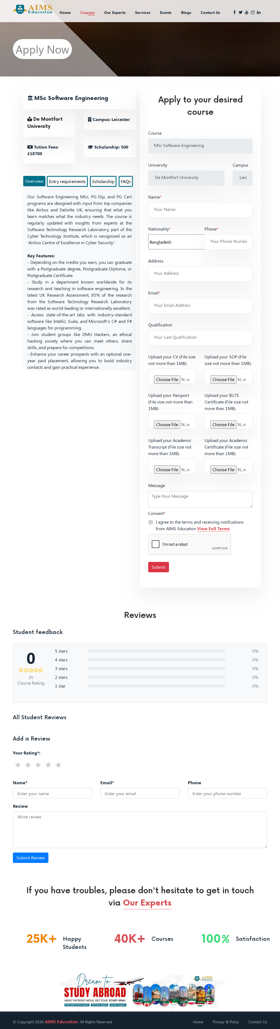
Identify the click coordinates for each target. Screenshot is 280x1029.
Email (154, 293)
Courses (87, 12)
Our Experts (115, 12)
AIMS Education (61, 1021)
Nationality (159, 229)
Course (155, 133)
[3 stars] (38, 764)
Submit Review (30, 857)
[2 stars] (28, 764)
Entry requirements (67, 181)
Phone (211, 229)
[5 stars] (58, 764)
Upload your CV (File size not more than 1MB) (172, 360)
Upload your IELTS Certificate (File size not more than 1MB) (226, 401)
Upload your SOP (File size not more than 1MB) (228, 360)
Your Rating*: (26, 753)
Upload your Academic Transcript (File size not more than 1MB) (169, 446)
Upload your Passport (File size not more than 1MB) (170, 401)
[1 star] (18, 764)
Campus (240, 165)
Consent (157, 513)
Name (155, 197)
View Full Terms (213, 528)
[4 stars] (48, 764)
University (157, 165)
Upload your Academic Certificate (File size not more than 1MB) (226, 446)
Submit (158, 567)
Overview (34, 181)
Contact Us (210, 12)
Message (156, 485)
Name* (20, 782)
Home (65, 12)
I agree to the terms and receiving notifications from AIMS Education (200, 525)
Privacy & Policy (226, 1021)
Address (156, 261)
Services (142, 12)
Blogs (186, 12)
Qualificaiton (160, 325)
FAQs (126, 181)
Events (165, 12)
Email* (107, 782)
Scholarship (103, 181)
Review (20, 806)
